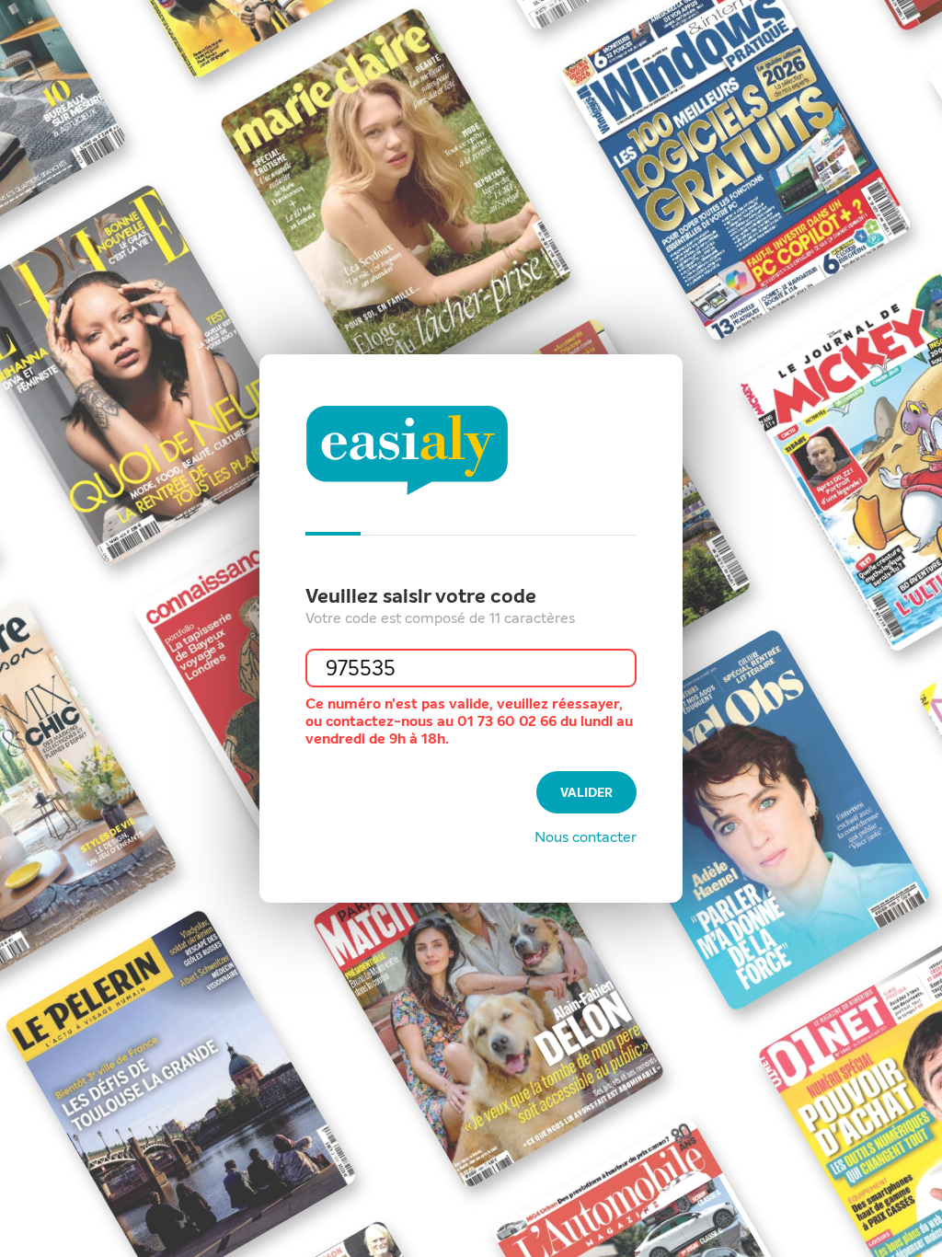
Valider (586, 792)
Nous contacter (585, 837)
